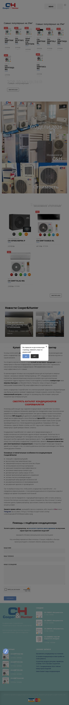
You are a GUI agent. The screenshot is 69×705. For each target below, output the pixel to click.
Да (26, 356)
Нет (34, 356)
